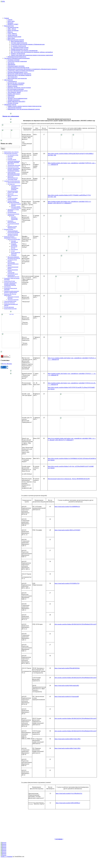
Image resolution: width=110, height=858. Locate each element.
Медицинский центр (12, 212)
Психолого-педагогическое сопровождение (13, 214)
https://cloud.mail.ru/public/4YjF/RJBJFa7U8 (67, 583)
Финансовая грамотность (9, 302)
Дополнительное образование (14, 165)
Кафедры (10, 265)
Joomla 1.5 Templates (6, 856)
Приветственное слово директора (11, 151)
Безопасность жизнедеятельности (12, 221)
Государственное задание (13, 155)
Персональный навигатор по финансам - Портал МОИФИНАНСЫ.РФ (69, 478)
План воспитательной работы (14, 182)
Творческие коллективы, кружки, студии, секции (13, 191)
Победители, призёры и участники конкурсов (16, 207)
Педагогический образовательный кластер (13, 263)
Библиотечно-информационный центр (13, 177)
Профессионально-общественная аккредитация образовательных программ (14, 174)
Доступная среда (11, 184)
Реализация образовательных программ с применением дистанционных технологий (14, 170)
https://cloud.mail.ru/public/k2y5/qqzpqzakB (67, 696)
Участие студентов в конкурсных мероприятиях (13, 201)
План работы (10, 156)
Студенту (13, 251)
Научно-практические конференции (15, 253)
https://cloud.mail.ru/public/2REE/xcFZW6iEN (67, 530)
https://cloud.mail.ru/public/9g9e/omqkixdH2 (67, 685)
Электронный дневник (12, 179)
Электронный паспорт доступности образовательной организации (15, 187)
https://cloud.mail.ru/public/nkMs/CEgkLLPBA (68, 739)
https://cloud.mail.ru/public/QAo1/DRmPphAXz (69, 793)
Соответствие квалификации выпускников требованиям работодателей (14, 162)
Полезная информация (9, 307)
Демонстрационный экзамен (10, 301)
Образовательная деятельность (10, 153)
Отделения (10, 158)
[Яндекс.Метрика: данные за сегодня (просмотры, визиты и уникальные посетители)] (6, 363)
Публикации (13, 255)
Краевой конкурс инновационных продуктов (13, 276)
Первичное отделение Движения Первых (12, 227)
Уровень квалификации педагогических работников (13, 231)
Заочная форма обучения (9, 281)
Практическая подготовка (13, 166)
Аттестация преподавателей (14, 241)
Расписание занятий (12, 159)
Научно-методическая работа (14, 239)
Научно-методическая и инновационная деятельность (10, 237)
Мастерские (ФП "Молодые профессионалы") (10, 294)
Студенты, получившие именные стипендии (13, 199)
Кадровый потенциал (8, 229)
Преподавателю (14, 249)
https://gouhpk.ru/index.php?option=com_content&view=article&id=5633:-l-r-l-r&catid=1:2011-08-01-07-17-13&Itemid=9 (69, 202)
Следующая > (59, 839)
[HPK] (3, 1)
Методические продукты (14, 247)
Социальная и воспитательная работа (12, 181)
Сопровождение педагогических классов (13, 273)
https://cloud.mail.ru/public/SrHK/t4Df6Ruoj (68, 803)
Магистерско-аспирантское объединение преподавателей (14, 257)
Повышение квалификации (14, 244)
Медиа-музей (10, 193)
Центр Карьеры (7, 286)
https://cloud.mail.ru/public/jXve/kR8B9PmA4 (67, 506)
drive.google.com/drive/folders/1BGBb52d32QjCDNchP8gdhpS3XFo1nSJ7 (76, 624)
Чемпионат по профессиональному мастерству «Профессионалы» (11, 292)
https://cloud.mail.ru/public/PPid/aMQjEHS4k (67, 668)
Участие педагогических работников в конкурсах (13, 234)
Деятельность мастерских (13, 299)
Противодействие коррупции (10, 308)
